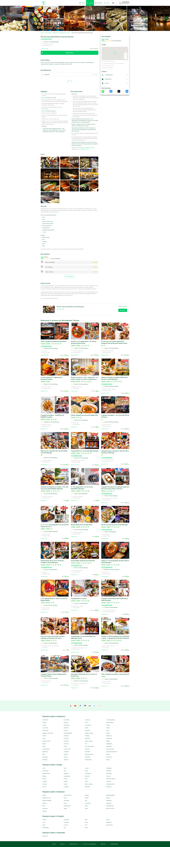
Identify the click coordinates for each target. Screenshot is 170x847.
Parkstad (87, 749)
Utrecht (108, 733)
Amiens (44, 819)
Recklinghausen (110, 806)
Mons (86, 779)
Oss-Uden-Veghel (89, 746)
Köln (86, 800)
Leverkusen (88, 803)
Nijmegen (87, 736)
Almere (44, 725)
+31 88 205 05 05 (88, 147)
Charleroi (44, 784)
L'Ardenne (66, 786)
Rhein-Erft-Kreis (110, 808)
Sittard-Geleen (109, 722)
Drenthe (66, 730)
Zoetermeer (109, 757)
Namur (86, 781)
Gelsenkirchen (67, 806)
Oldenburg (108, 800)
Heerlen (66, 757)
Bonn (43, 806)
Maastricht (87, 730)
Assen (44, 738)
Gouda (65, 746)
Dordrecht (66, 728)
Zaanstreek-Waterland (111, 751)
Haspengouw (67, 776)
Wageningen (109, 743)
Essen (65, 803)
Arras (43, 822)
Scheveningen (88, 759)
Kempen (66, 781)
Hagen (65, 808)
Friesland (66, 743)
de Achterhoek (46, 749)
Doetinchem (67, 725)
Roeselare (108, 771)
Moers (86, 806)
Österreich (45, 836)
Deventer (66, 722)
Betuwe (44, 743)
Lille (65, 827)
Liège (86, 771)
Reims (86, 827)
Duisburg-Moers (68, 795)
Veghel (108, 741)
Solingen (44, 811)
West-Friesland (110, 749)
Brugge (44, 776)
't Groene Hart (67, 749)
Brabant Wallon (46, 773)
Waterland (108, 746)
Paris (86, 825)
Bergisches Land (46, 798)
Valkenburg (109, 736)
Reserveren (123, 310)
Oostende (87, 786)
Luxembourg (88, 773)
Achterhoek (45, 720)
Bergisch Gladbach (46, 800)
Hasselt (65, 779)
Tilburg (108, 725)
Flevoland (66, 741)
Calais (43, 825)
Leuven (87, 768)
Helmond (66, 759)
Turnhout (108, 776)
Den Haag (44, 759)
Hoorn (86, 722)
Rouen (107, 819)
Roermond (87, 751)
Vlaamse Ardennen (110, 779)
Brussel (44, 779)
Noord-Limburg (88, 741)
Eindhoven (66, 736)
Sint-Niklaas (109, 773)
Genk (65, 768)
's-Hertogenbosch (110, 720)
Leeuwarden (88, 725)
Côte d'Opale (45, 827)
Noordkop (87, 738)
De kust (44, 786)
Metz (86, 819)
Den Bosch (45, 757)
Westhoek (108, 786)
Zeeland (108, 754)
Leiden (86, 728)
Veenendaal (109, 738)
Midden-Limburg (89, 733)
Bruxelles (44, 781)
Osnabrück (108, 803)
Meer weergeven (69, 276)
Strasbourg (109, 822)
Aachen (44, 795)
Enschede (66, 738)
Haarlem (66, 754)
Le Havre (66, 825)
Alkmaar (44, 722)
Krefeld (87, 798)
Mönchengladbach (110, 795)
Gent (65, 771)
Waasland (108, 781)
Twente (108, 728)
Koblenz (87, 795)
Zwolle (108, 759)
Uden (107, 730)
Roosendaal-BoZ (89, 754)
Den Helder (66, 720)
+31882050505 (114, 844)
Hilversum (87, 720)
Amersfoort (45, 728)
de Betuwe (45, 751)
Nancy (86, 822)
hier (44, 97)
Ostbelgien (109, 768)
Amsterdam (45, 730)
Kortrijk (65, 784)
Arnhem (44, 736)
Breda (43, 746)
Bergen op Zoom (46, 741)
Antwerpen (45, 771)
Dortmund (44, 808)
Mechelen (87, 776)
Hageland (66, 773)
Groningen (66, 751)
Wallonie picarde (110, 784)
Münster (108, 798)
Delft (43, 754)
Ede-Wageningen (68, 733)
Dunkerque (66, 819)
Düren (65, 798)
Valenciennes (109, 825)
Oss (86, 743)
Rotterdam (87, 757)
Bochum (44, 803)
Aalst (43, 768)
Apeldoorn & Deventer (47, 733)
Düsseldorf (66, 800)
